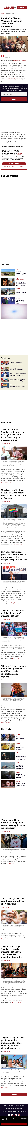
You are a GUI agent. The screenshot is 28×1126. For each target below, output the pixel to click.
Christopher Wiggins (6, 443)
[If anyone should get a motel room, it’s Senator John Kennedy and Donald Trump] (8, 784)
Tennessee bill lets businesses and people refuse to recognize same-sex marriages (13, 823)
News (17, 269)
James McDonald (9, 55)
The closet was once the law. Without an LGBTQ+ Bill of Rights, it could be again (18, 386)
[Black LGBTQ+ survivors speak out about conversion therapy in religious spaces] (8, 775)
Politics (18, 744)
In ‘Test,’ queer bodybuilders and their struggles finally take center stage (21, 285)
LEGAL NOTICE (23, 1111)
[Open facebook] (9, 1115)
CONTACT (6, 1106)
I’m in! (14, 99)
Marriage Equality (10, 13)
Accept (14, 1123)
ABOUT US (11, 1106)
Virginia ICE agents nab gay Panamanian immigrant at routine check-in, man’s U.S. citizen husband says (12, 1043)
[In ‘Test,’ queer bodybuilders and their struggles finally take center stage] (8, 282)
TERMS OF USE (16, 1111)
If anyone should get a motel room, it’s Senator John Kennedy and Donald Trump (21, 787)
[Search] (15, 8)
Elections (18, 298)
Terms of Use (6, 1119)
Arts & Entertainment (20, 279)
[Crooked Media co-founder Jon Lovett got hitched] (5, 374)
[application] (14, 311)
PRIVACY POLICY (18, 1108)
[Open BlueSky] (12, 1115)
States (17, 763)
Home (2, 13)
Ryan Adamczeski (5, 907)
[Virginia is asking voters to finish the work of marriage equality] (14, 629)
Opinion (18, 781)
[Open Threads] (15, 1115)
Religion (18, 772)
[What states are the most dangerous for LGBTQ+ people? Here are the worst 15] (5, 380)
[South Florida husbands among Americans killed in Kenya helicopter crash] (8, 272)
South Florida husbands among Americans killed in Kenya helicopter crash (21, 275)
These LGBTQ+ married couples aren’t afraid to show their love (12, 901)
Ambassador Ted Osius (19, 60)
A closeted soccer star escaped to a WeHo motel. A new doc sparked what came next (21, 759)
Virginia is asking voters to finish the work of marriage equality (12, 613)
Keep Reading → (6, 482)
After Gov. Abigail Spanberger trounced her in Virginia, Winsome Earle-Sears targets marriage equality (13, 434)
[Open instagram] (19, 1115)
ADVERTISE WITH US (10, 1108)
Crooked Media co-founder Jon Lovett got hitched (18, 374)
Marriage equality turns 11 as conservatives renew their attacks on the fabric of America (13, 494)
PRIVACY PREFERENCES (7, 1111)
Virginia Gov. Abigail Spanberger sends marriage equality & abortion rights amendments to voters (12, 951)
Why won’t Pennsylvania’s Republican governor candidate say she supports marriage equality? (13, 671)
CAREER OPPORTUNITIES (19, 1106)
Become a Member (14, 163)
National (18, 289)
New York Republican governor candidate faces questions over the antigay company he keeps (14, 555)
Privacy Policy (24, 1118)
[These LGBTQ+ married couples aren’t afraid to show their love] (14, 917)
